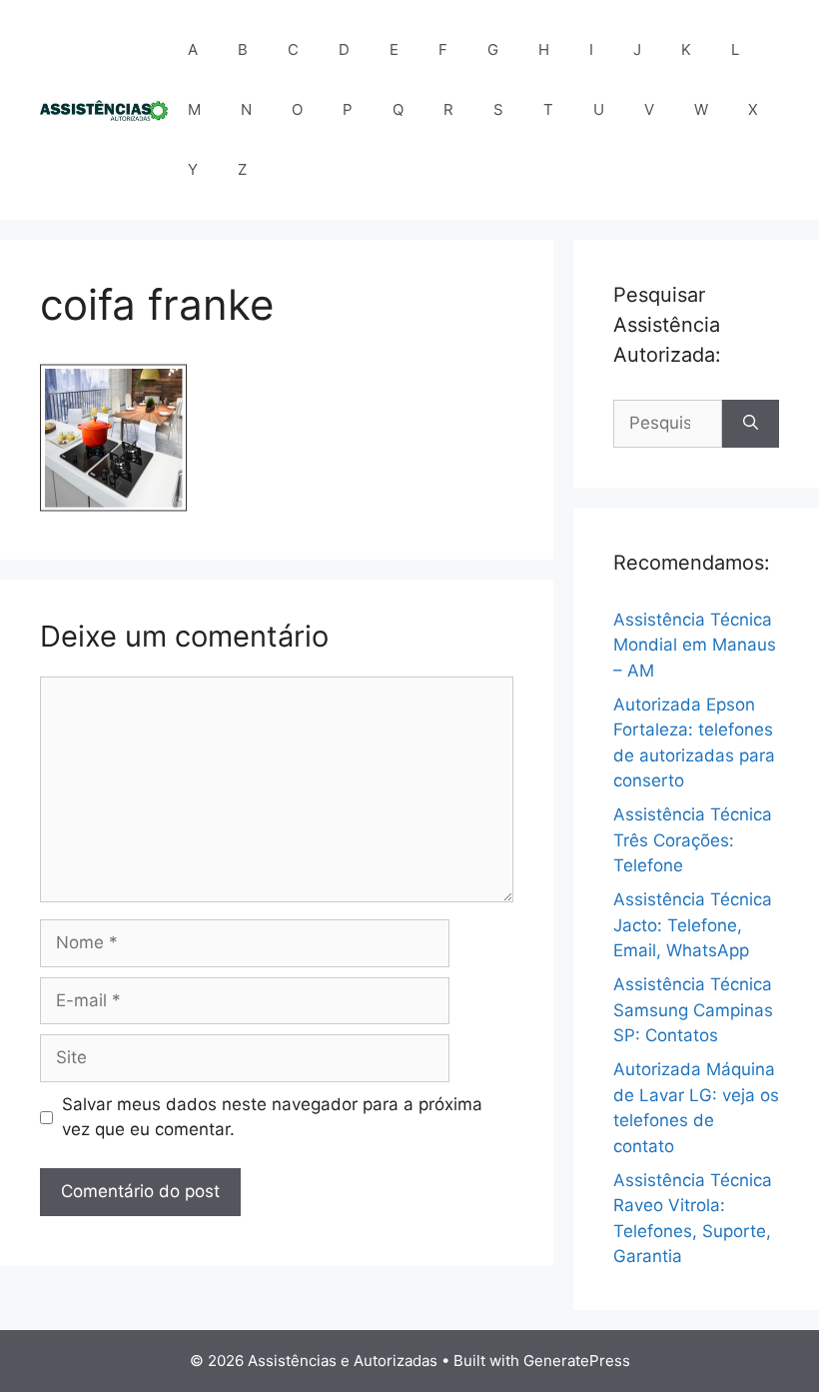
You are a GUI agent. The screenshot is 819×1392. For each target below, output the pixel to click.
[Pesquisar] (750, 424)
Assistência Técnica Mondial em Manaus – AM (694, 645)
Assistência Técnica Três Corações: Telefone (692, 839)
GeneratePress (576, 1360)
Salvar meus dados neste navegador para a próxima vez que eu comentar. (272, 1117)
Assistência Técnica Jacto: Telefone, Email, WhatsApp (692, 924)
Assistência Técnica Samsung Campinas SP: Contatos (693, 1009)
